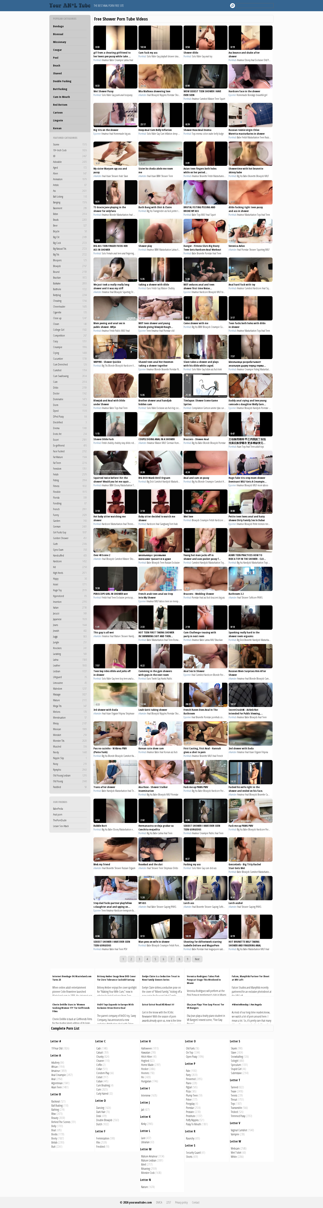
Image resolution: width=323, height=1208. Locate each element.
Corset (99, 1077)
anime (213, 408)
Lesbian (70, 671)
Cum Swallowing (70, 376)
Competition (70, 335)
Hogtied (145, 1061)
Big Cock (70, 243)
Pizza (188, 1091)
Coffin (99, 1065)
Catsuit (99, 1052)
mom (260, 485)
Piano (188, 1083)
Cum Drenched (70, 364)
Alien (70, 173)
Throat (234, 1099)
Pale (188, 1071)
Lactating (70, 654)
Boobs (54, 1134)
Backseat (55, 1101)
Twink (154, 678)
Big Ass (240, 176)
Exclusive (259, 60)
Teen (217, 98)
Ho (142, 1077)
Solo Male (151, 56)
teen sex (269, 524)
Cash (98, 1048)
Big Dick (150, 481)
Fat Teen (70, 463)
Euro (149, 288)
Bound (70, 272)
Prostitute (190, 1116)
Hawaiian (145, 1052)
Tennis (234, 1095)
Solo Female (107, 253)
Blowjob (70, 266)
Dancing (100, 1108)
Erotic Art (70, 434)
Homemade (242, 95)
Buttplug (70, 295)
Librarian (145, 1142)
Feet (171, 524)
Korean (57, 128)
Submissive (236, 1073)
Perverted (191, 1079)
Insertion (70, 602)
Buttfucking (60, 89)
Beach (56, 65)
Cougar (57, 50)
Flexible (70, 492)
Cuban (99, 1081)
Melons (70, 712)
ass (215, 868)
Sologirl (234, 1061)
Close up (70, 318)
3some (70, 144)
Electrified (70, 422)
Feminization (102, 1138)
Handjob (257, 408)
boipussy (128, 95)
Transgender (158, 211)
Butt (53, 1147)
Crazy (70, 341)
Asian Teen (56, 1087)
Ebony (247, 60)
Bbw (53, 1114)
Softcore (253, 597)
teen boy (119, 678)
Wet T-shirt (236, 1152)
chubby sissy (119, 443)
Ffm (98, 1142)
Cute (70, 382)
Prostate (190, 1112)
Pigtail (189, 1087)
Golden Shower (70, 538)
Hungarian (146, 1081)
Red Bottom (60, 104)
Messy (70, 723)
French (70, 509)
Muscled (70, 746)
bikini (227, 717)
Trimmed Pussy (238, 1116)
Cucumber (70, 358)
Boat (53, 1130)
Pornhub (97, 60)
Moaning (145, 1169)
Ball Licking (70, 196)
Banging (70, 202)
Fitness (70, 486)
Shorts (189, 1157)
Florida (70, 497)
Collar (99, 1069)
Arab (121, 176)
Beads (70, 219)
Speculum (236, 1065)
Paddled (70, 787)
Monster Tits (70, 740)
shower (171, 56)
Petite (255, 524)
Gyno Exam (70, 549)
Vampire (235, 1134)
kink (220, 369)
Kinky (143, 1124)
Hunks (163, 678)
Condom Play (102, 1073)
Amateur (105, 60)
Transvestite (236, 1108)
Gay (158, 56)
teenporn (177, 601)
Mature (70, 700)
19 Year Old (56, 1048)
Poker (189, 1099)
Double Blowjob (104, 1120)
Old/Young (268, 60)
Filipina (122, 713)
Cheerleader (70, 306)
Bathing (55, 1110)
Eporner (232, 95)
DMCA (159, 1202)
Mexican (70, 729)
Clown (70, 324)
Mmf (143, 1164)
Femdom (70, 468)
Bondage (58, 26)
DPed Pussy (70, 416)
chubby (110, 443)
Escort (70, 439)
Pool (55, 57)
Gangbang (164, 524)
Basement (70, 208)
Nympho (70, 769)
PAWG (260, 597)
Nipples (163, 95)
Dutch (99, 1124)
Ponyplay (190, 1104)
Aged (70, 167)
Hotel (70, 584)
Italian (70, 607)
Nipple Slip (70, 758)
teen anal (122, 253)
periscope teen (132, 597)
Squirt (222, 98)
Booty (54, 1138)
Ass (70, 191)
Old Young (70, 781)
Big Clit (70, 237)
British (54, 1142)
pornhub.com (218, 717)
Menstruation (70, 717)
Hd (70, 567)
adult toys (259, 446)
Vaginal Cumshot (239, 1130)
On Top (189, 1052)
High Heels (70, 573)
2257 (168, 1202)
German (70, 526)
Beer (70, 225)
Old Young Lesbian (70, 775)
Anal (131, 60)
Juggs (70, 636)
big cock (176, 408)
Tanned (234, 1087)
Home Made (147, 1065)
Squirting (261, 249)
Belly (53, 1126)
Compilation (197, 408)
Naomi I (180, 369)
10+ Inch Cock (70, 150)
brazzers (214, 597)
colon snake (208, 133)
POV (125, 949)
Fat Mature (70, 457)
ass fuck (167, 211)
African (54, 1067)
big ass (127, 133)
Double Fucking (62, 81)
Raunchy (190, 1138)
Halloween (146, 1048)
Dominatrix (70, 399)
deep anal (177, 133)
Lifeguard (70, 677)
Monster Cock (148, 1173)
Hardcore (70, 561)
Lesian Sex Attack (61, 826)
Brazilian (70, 277)
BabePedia (58, 808)
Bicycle (70, 231)
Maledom (70, 688)
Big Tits (70, 254)
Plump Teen (192, 1095)
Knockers (70, 648)
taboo (265, 485)
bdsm (207, 369)
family (134, 910)
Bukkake (70, 283)
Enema (70, 428)
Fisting (70, 480)
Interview (145, 1095)
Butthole (70, 289)
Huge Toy (70, 590)
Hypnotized (70, 596)
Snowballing (237, 1057)
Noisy (70, 764)
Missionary (59, 42)
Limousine (70, 683)
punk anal (119, 95)
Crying (70, 353)
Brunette (203, 176)
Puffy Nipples (192, 1120)
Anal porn (57, 814)
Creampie (70, 347)
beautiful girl (261, 95)
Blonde (113, 214)
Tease (233, 1091)
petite (174, 211)
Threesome (132, 524)
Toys (194, 133)
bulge (221, 133)
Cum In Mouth (61, 97)
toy (211, 56)
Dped (70, 411)
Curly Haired (102, 1093)
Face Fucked (70, 451)
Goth (70, 544)
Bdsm (70, 214)
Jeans (70, 625)
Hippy (70, 578)
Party (188, 1075)
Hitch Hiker (146, 1057)
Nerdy (70, 752)
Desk (98, 1116)
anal (207, 56)
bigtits (224, 292)
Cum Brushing (103, 1085)
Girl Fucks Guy (70, 532)
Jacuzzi (70, 613)
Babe (112, 60)
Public (118, 330)
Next (197, 959)
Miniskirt (70, 735)
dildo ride (130, 443)
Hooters (145, 1073)
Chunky (100, 1057)
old (172, 330)
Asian (108, 176)
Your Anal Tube (70, 5)
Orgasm (134, 292)
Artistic (70, 185)
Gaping (167, 906)
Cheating (70, 301)
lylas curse (221, 408)
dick (211, 868)
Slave (126, 176)
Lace (143, 1138)
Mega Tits (70, 706)
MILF (266, 176)
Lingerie (58, 120)
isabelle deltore (226, 949)
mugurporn (214, 949)
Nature (144, 1187)
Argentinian (57, 1083)
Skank (234, 1048)
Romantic (177, 640)
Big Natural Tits (70, 248)
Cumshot (70, 370)
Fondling (70, 503)
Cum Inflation (166, 133)
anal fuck (136, 678)
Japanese (70, 619)
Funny (70, 515)
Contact (195, 1202)
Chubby (171, 288)
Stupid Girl (236, 1069)
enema (199, 133)
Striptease (130, 713)
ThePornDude (60, 820)
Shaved (57, 73)
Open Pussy (191, 1057)
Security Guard (193, 1152)
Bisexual (58, 34)
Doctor (70, 393)
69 (70, 156)
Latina (70, 659)
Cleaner (100, 1061)
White (234, 1157)
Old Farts (190, 1048)
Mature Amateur (149, 1156)
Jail (142, 1110)
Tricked (234, 1112)
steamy (178, 56)
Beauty (54, 1118)
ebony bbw (137, 829)
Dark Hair (100, 1112)
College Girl (70, 329)
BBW (158, 176)
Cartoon (58, 112)
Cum (98, 1089)
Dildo (70, 387)
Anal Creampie (58, 1075)
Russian (268, 137)
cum (207, 868)
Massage (70, 694)
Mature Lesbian (148, 1160)
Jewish (70, 630)
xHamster (143, 95)
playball (163, 56)
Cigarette (70, 312)
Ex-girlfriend (70, 445)
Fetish (70, 474)
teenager (181, 211)
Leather (70, 665)
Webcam (235, 1148)
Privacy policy (181, 1202)
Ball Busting (57, 1105)
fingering (130, 253)
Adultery (55, 1062)
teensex (261, 524)
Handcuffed (70, 555)
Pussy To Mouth (193, 1124)
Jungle (70, 642)
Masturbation (253, 137)
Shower (178, 95)
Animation (70, 179)
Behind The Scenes (60, 1122)
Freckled (100, 1147)
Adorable (70, 162)
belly (216, 133)
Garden (70, 520)
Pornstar (170, 95)
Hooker (144, 1069)
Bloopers (70, 260)
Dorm (70, 405)
